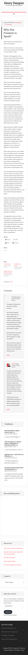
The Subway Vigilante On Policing (12, 565)
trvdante (14, 363)
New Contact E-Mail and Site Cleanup (13, 548)
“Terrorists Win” (7, 264)
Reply (8, 355)
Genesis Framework (9, 650)
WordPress (17, 650)
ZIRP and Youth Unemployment (9, 631)
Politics (11, 281)
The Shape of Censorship (7, 635)
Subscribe (8, 612)
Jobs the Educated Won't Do (8, 628)
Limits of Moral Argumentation (9, 639)
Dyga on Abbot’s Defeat (9, 561)
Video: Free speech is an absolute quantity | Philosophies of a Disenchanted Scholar (13, 443)
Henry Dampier (14, 3)
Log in (22, 650)
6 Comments (8, 24)
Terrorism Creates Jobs (9, 557)
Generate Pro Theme (18, 648)
